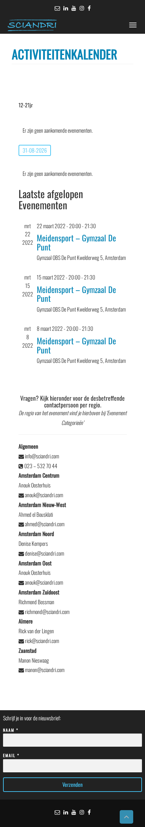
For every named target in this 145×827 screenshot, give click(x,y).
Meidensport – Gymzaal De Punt (76, 242)
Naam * (11, 730)
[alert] (73, 130)
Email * (11, 755)
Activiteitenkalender (64, 54)
